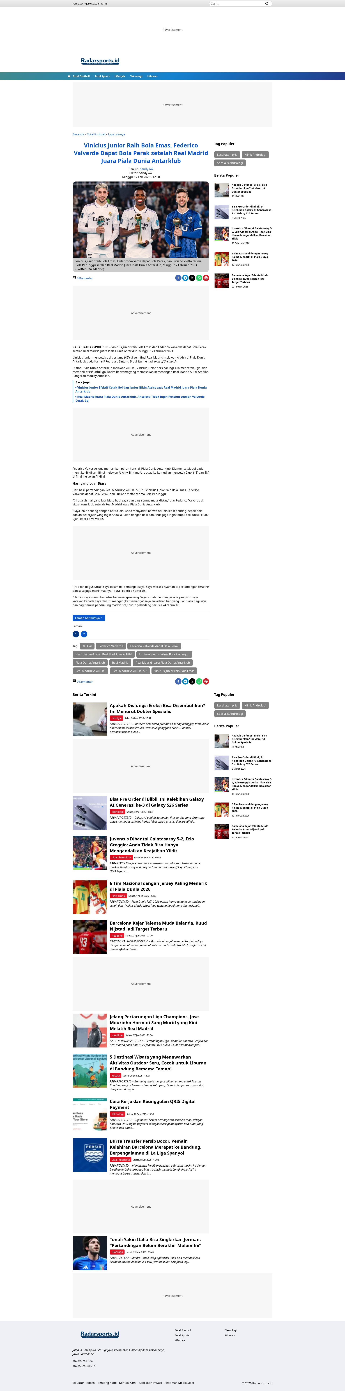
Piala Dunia (119, 896)
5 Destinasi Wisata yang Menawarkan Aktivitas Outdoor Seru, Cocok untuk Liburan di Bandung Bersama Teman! (158, 1063)
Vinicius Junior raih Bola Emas (174, 671)
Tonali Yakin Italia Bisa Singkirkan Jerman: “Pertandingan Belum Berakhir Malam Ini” (155, 1242)
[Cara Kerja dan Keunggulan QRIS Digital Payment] (90, 1115)
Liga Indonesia (121, 1159)
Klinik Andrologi (255, 155)
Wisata (116, 1075)
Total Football (81, 76)
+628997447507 (83, 1361)
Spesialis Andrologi (230, 163)
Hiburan (152, 76)
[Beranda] (69, 76)
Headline (117, 935)
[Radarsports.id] (100, 62)
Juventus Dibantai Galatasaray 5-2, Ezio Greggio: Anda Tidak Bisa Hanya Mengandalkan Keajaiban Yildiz (252, 233)
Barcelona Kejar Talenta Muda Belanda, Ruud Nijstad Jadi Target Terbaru (250, 278)
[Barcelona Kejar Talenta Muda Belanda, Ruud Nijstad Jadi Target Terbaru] (222, 280)
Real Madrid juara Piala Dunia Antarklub (163, 663)
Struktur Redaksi (84, 1383)
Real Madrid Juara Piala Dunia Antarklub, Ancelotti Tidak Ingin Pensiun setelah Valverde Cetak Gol (139, 399)
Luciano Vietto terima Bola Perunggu (164, 654)
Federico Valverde (111, 646)
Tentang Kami (107, 1383)
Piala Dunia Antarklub (90, 663)
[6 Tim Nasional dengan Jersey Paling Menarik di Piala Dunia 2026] (222, 259)
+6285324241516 (84, 1366)
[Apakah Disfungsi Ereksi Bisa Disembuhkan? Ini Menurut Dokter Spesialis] (222, 190)
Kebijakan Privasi (150, 1383)
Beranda (78, 134)
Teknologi (136, 76)
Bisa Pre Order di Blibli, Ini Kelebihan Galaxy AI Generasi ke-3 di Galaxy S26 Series (252, 210)
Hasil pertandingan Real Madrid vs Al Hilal (103, 654)
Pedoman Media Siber (179, 1383)
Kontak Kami (127, 1383)
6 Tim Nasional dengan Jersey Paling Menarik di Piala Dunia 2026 (250, 257)
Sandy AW (146, 169)
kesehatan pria (227, 155)
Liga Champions (121, 857)
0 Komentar (84, 278)
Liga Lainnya (116, 134)
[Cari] (267, 3)
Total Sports (102, 76)
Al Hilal (87, 646)
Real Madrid (120, 663)
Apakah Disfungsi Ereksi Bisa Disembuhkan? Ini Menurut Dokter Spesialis (249, 188)
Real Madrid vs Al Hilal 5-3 (129, 671)
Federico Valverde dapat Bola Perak (154, 646)
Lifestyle (120, 76)
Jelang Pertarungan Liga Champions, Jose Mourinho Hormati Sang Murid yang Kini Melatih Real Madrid (154, 1022)
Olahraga (117, 1252)
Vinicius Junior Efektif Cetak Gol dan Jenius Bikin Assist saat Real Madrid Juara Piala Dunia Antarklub (141, 389)
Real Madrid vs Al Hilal (90, 671)
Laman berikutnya (87, 618)
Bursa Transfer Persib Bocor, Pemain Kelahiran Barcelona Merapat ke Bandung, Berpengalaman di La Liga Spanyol (155, 1147)
